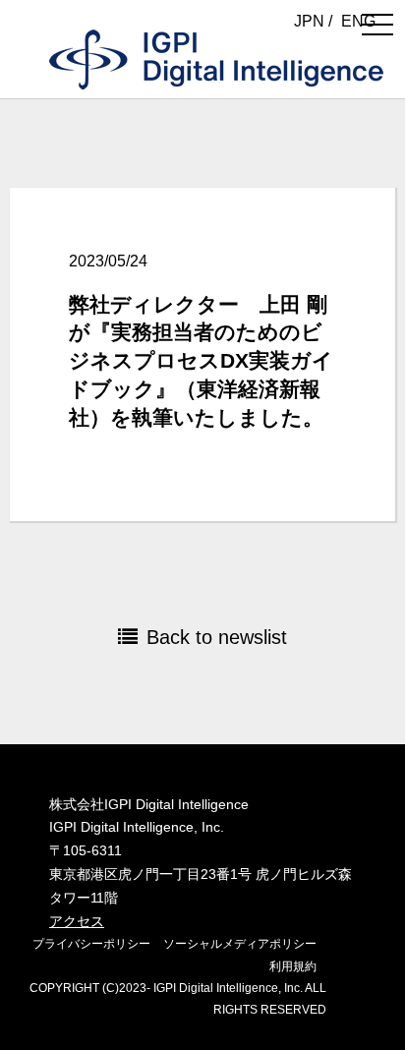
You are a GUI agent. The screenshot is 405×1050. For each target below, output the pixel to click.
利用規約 (293, 966)
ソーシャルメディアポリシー (240, 944)
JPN (309, 21)
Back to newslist (216, 637)
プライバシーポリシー (91, 944)
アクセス (76, 921)
